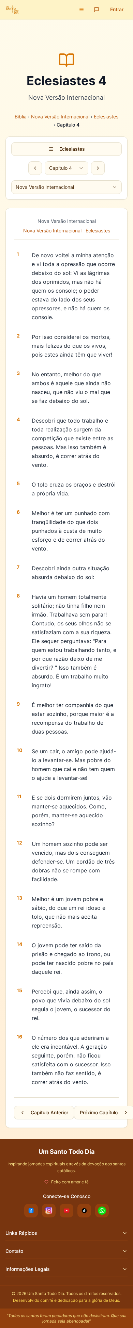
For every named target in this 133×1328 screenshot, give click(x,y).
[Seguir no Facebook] (31, 1210)
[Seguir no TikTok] (84, 1210)
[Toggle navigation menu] (81, 9)
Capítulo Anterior (49, 1112)
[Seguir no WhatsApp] (102, 1210)
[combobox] (66, 168)
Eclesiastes (106, 116)
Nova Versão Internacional (60, 116)
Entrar (116, 9)
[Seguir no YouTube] (66, 1210)
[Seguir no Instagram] (49, 1210)
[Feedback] (96, 9)
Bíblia (21, 116)
